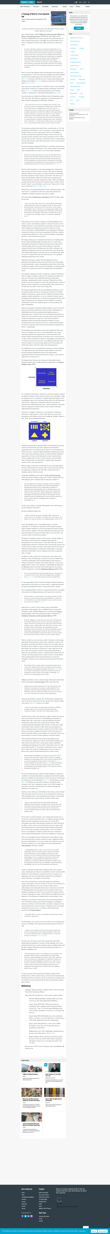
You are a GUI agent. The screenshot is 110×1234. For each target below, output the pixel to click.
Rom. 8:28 (34, 703)
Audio (40, 1206)
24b (45, 935)
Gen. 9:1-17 (45, 780)
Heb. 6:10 (42, 186)
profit (78, 90)
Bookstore (24, 1204)
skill (81, 93)
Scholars (78, 6)
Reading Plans (42, 1201)
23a (43, 935)
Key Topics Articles (44, 1195)
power (71, 90)
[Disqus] (43, 1160)
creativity (72, 51)
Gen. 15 (24, 782)
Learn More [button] (82, 1231)
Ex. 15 (56, 761)
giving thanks (73, 69)
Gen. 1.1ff (48, 763)
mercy (71, 83)
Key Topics (36, 6)
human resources (74, 72)
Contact (24, 1206)
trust (71, 100)
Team (23, 1195)
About (80, 2)
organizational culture (75, 86)
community (73, 48)
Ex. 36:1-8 (38, 81)
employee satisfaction (75, 62)
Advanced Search (25, 1212)
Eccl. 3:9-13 (57, 164)
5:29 (32, 91)
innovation (72, 79)
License (24, 1201)
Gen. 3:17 (27, 91)
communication (74, 44)
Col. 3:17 (38, 935)
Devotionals (45, 6)
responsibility (73, 93)
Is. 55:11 (56, 669)
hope (81, 69)
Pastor (40, 1218)
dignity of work (73, 58)
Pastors (71, 6)
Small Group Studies (44, 1197)
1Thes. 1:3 (36, 186)
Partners (24, 1199)
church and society (74, 41)
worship (72, 103)
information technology (75, 76)
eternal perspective (74, 65)
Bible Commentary (25, 6)
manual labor (82, 79)
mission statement (81, 83)
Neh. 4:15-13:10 (29, 83)
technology (81, 97)
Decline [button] (94, 1231)
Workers (65, 6)
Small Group (55, 6)
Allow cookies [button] (103, 1231)
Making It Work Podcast (45, 1208)
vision (77, 100)
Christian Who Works (44, 1216)
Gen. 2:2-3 (25, 79)
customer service (74, 55)
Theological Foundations (28, 1197)
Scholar (41, 1221)
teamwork (72, 97)
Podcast (87, 6)
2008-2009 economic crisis (76, 37)
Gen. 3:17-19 (30, 577)
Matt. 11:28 (56, 93)
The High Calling (43, 1199)
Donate (84, 2)
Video (40, 1204)
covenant (81, 48)
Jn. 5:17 (41, 601)
